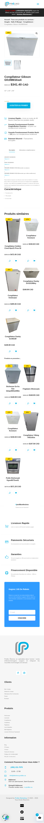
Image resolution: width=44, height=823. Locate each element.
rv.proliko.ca (28, 787)
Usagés (7, 22)
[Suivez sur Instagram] (24, 673)
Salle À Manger (16, 22)
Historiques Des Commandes (11, 693)
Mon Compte (7, 689)
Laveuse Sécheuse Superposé (12, 731)
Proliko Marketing (21, 798)
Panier (6, 696)
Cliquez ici (6, 158)
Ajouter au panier (19, 105)
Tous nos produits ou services (22, 19)
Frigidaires (6, 724)
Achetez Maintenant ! (24, 14)
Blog (5, 744)
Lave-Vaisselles (8, 727)
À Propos (6, 747)
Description (12, 150)
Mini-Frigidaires (8, 729)
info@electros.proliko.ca (18, 775)
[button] (37, 33)
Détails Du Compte (9, 691)
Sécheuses (7, 715)
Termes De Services (9, 751)
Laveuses (6, 717)
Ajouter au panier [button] (15, 260)
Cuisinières (7, 722)
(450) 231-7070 (17, 767)
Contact (6, 749)
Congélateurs (28, 22)
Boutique (6, 698)
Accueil (7, 19)
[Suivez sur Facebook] (18, 673)
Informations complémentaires (27, 150)
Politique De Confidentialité (11, 754)
